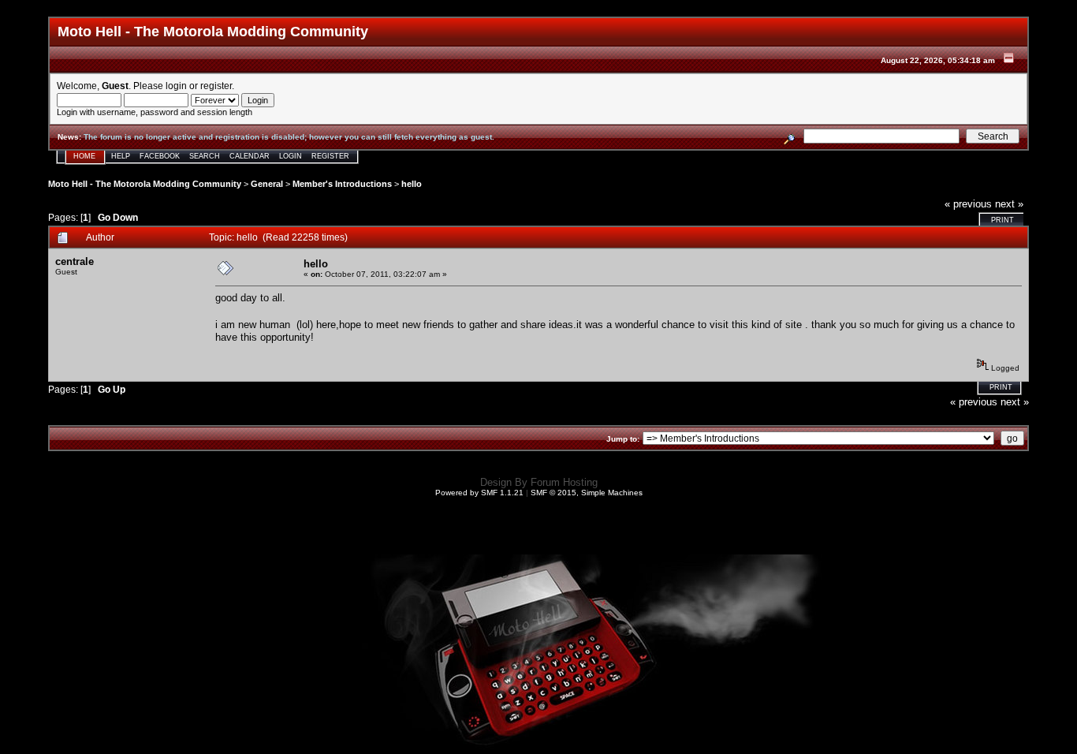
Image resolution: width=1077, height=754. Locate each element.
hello (411, 183)
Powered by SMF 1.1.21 (479, 492)
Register (330, 156)
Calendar (249, 156)
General (267, 183)
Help (120, 156)
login (176, 85)
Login (290, 156)
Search (204, 156)
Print (1002, 220)
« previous (968, 204)
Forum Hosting (564, 482)
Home (84, 156)
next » (1009, 204)
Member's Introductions (342, 183)
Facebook (160, 156)
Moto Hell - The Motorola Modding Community (144, 183)
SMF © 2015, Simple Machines (587, 492)
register (216, 85)
